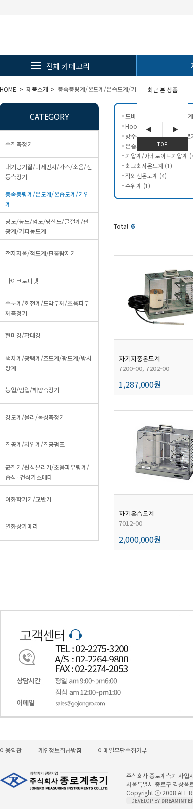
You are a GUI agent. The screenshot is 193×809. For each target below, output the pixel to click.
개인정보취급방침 (60, 750)
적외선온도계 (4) (146, 175)
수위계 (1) (137, 185)
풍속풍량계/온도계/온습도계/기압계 (102, 89)
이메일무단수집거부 (122, 750)
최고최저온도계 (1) (148, 165)
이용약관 (11, 750)
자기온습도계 (136, 513)
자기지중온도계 (139, 358)
